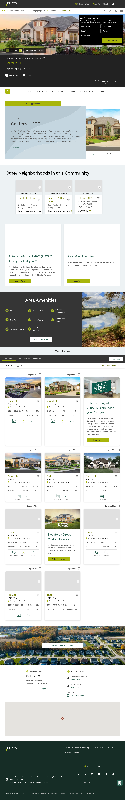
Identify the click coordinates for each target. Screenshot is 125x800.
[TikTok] (113, 774)
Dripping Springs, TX (37, 10)
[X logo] (78, 774)
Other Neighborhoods (44, 91)
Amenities (59, 91)
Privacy (87, 782)
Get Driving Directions (43, 688)
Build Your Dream (59, 558)
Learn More (20, 280)
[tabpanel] (62, 494)
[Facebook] (71, 774)
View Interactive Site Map (62, 645)
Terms (97, 782)
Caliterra (53, 10)
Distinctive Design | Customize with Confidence (77, 793)
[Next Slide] (20, 50)
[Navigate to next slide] (39, 187)
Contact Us (101, 91)
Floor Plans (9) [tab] (9, 358)
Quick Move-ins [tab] (24, 358)
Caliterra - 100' (66, 10)
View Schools (39, 339)
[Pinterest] (92, 774)
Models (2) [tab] (37, 358)
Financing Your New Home (30, 793)
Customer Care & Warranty (50, 793)
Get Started (112, 40)
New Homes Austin (17, 10)
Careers (110, 747)
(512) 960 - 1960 (77, 695)
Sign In (106, 4)
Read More (15, 147)
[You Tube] (99, 774)
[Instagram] (85, 774)
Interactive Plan (14, 424)
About (30, 91)
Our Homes (71, 91)
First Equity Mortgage (83, 747)
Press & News (99, 747)
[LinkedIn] (106, 774)
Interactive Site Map (86, 91)
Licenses (76, 752)
